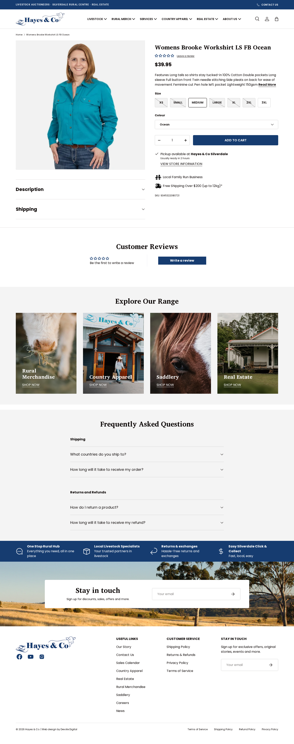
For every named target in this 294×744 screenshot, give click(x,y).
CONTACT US (269, 4)
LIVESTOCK (95, 19)
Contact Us (125, 655)
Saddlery (123, 695)
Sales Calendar (128, 663)
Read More (267, 84)
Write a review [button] (182, 260)
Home (19, 34)
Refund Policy (247, 729)
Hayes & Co (32, 729)
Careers (122, 703)
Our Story (123, 647)
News (120, 711)
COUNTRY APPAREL (175, 19)
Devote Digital (69, 729)
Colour (160, 115)
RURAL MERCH (121, 19)
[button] (276, 19)
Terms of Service (180, 671)
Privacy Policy (177, 663)
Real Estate (125, 679)
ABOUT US (230, 19)
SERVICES (146, 19)
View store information (181, 164)
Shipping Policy (178, 647)
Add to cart (236, 140)
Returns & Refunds (181, 655)
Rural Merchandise (130, 687)
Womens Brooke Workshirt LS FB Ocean (48, 34)
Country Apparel (129, 671)
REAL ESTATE (205, 19)
